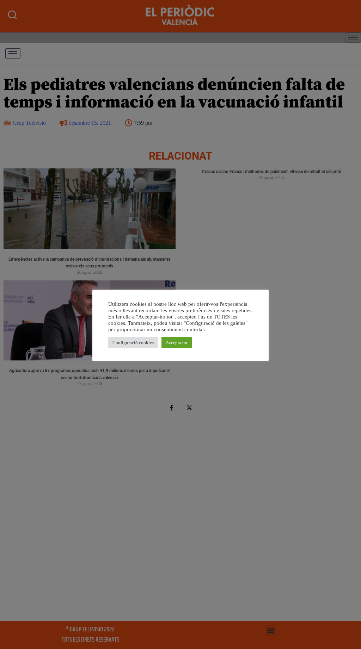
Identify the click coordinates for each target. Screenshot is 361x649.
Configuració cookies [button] (133, 342)
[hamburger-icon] (12, 53)
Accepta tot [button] (177, 342)
